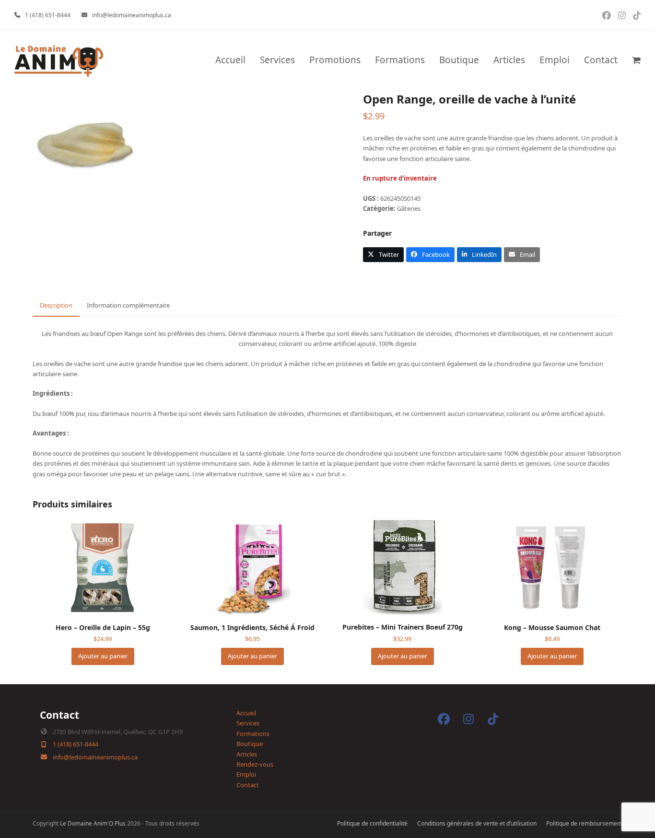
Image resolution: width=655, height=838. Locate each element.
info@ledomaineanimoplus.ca (131, 15)
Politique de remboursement (584, 823)
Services (247, 723)
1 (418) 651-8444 (47, 15)
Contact (247, 785)
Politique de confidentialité (372, 823)
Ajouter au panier (103, 656)
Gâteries (409, 208)
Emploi (246, 774)
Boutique (249, 743)
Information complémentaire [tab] (128, 305)
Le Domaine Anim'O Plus (93, 823)
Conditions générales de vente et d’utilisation (477, 823)
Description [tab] (56, 305)
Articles (246, 754)
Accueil (246, 713)
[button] (636, 61)
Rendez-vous (254, 764)
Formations (252, 733)
